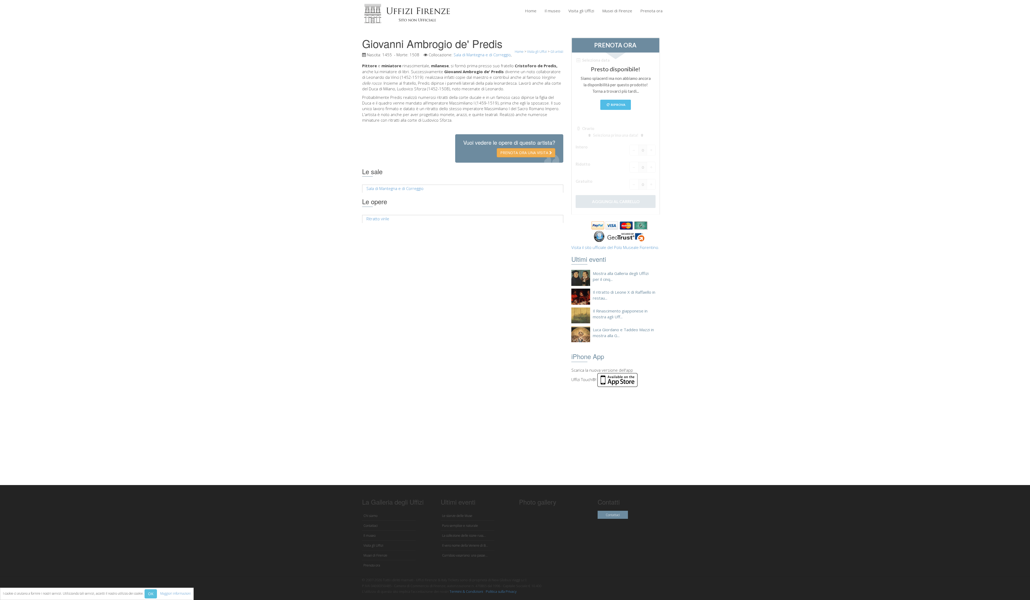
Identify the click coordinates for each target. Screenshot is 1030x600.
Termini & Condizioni (466, 591)
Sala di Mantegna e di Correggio (482, 54)
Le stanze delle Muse (457, 515)
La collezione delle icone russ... (464, 535)
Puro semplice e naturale (460, 525)
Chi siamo (370, 515)
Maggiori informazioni (175, 593)
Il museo (552, 10)
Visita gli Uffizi (581, 10)
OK (150, 593)
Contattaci (370, 525)
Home (530, 10)
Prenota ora (651, 10)
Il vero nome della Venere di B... (465, 545)
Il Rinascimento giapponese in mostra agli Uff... (620, 313)
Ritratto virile (377, 218)
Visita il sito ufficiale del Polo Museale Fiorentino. (615, 247)
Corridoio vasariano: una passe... (465, 555)
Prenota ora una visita (524, 152)
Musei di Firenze (617, 10)
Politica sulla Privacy (501, 591)
